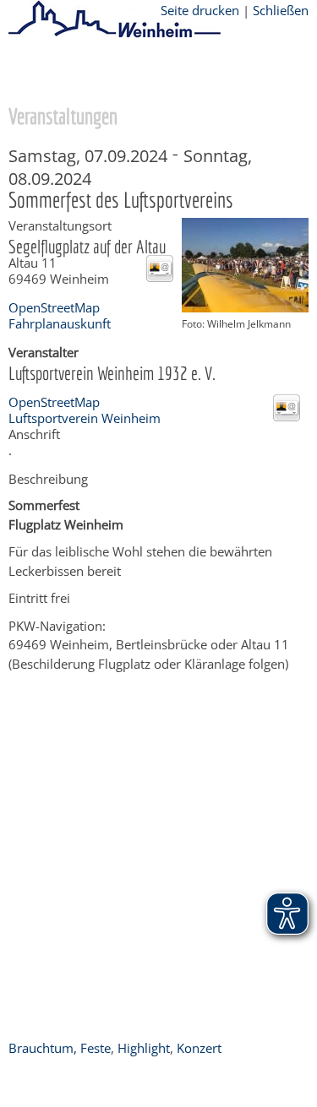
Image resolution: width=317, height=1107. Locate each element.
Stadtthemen (111, 70)
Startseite (35, 70)
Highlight (144, 1047)
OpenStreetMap (54, 307)
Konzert (199, 1047)
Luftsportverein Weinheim (84, 418)
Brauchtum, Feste (59, 1047)
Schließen (281, 10)
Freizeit (182, 70)
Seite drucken (200, 10)
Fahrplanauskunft (59, 323)
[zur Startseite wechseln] (114, 34)
